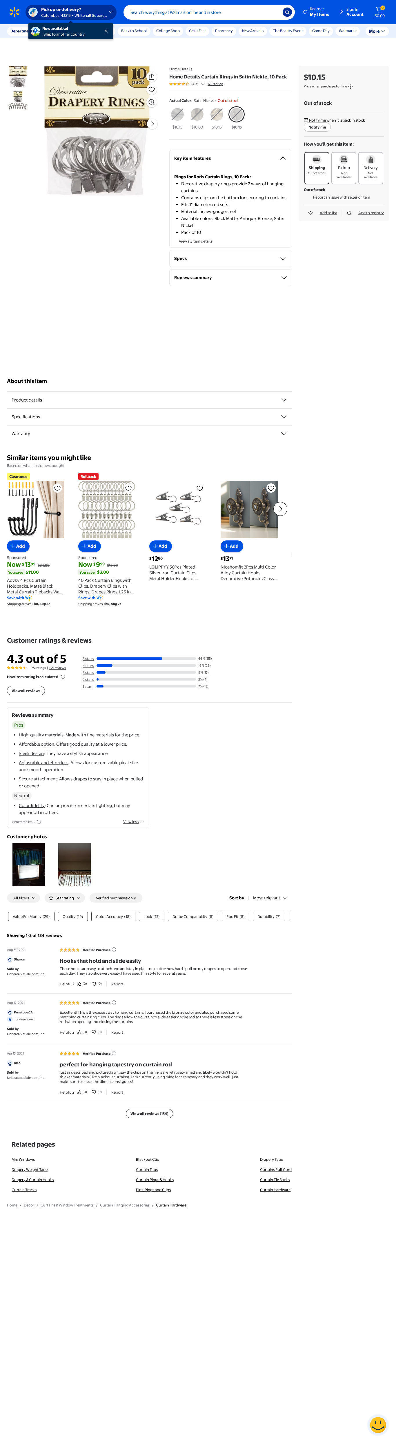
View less (131, 821)
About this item (27, 381)
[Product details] (283, 400)
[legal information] (350, 86)
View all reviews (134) (149, 1113)
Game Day (321, 30)
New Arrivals (253, 30)
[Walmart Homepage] (14, 12)
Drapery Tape (271, 1159)
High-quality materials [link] (41, 735)
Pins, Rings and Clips (153, 1189)
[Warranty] (283, 433)
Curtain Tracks (24, 1189)
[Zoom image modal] (151, 102)
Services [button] (58, 31)
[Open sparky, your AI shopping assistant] (378, 1425)
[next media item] (152, 124)
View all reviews (26, 690)
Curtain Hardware (275, 1189)
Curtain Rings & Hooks (155, 1179)
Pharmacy (224, 30)
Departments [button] (22, 31)
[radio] (177, 118)
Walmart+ (347, 30)
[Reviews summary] (202, 84)
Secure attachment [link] (38, 779)
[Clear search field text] (274, 12)
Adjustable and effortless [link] (43, 762)
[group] (196, 84)
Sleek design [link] (31, 753)
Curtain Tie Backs (275, 1179)
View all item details (195, 241)
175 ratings (215, 84)
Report (117, 984)
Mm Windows (23, 1159)
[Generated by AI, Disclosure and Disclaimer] (39, 821)
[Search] (287, 12)
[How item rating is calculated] (63, 676)
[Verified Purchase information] (114, 949)
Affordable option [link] (36, 744)
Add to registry (371, 212)
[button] (316, 12)
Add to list (328, 212)
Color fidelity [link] (32, 805)
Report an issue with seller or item (341, 197)
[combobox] (209, 12)
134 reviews (57, 668)
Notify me (317, 127)
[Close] (107, 31)
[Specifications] (283, 416)
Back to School (134, 30)
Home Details (180, 69)
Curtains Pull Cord (276, 1169)
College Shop (168, 30)
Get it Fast (197, 30)
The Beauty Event (288, 30)
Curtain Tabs (147, 1169)
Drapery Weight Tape (30, 1169)
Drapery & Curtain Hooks (33, 1179)
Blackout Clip (147, 1159)
